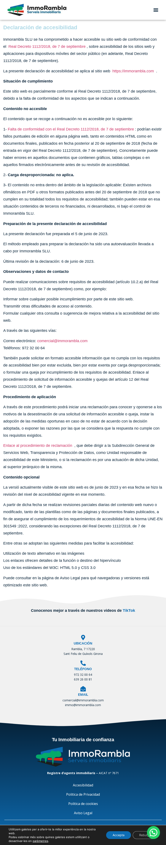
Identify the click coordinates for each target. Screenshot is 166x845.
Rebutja (144, 835)
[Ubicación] (83, 637)
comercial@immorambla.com (62, 341)
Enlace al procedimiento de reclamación (37, 445)
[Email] (83, 688)
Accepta (118, 835)
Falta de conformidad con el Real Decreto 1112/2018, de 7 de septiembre (71, 129)
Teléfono (83, 669)
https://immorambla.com (133, 71)
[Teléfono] (83, 663)
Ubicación (83, 643)
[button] (156, 10)
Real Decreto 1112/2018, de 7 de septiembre (47, 46)
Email (83, 694)
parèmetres (40, 841)
